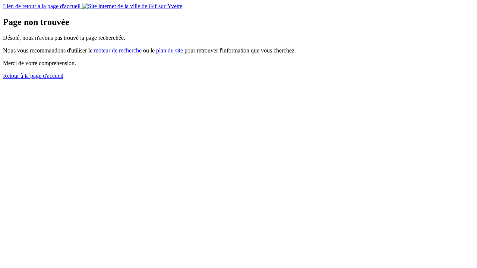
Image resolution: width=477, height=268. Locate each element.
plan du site (169, 50)
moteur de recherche (118, 50)
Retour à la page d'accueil (33, 76)
